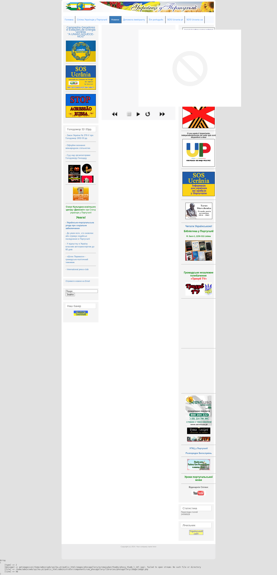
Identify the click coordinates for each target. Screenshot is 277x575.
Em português (156, 19)
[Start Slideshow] (138, 117)
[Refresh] (147, 117)
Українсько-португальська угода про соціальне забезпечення (80, 225)
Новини (115, 19)
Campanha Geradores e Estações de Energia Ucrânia (80, 30)
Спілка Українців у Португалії (92, 19)
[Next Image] (162, 117)
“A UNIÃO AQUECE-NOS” (81, 35)
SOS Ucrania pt (175, 19)
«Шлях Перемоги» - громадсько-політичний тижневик (77, 259)
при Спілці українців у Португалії (81, 210)
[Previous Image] (115, 117)
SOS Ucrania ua (194, 19)
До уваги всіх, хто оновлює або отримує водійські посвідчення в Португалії (79, 236)
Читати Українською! (198, 226)
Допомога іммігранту (134, 19)
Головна (69, 19)
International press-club (78, 269)
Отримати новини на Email (78, 281)
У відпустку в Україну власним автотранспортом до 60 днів (80, 247)
